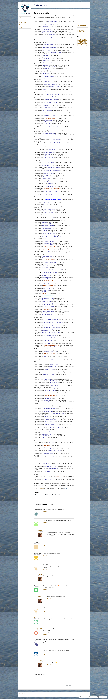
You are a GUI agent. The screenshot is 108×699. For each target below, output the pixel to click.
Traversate (21, 20)
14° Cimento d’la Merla (81, 44)
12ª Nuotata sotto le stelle (82, 42)
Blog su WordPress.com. (23, 693)
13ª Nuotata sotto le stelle (82, 39)
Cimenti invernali (22, 22)
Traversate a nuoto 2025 (82, 43)
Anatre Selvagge (41, 4)
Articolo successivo (81, 31)
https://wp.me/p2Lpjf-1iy (81, 25)
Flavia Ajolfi (36, 617)
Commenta (68, 685)
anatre (78, 18)
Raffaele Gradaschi (38, 628)
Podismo (21, 27)
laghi (78, 19)
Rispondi (45, 511)
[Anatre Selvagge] (25, 14)
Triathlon (21, 24)
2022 (79, 17)
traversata (83, 20)
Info (20, 17)
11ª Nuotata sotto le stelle (82, 45)
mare (83, 19)
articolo (84, 15)
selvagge (79, 20)
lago (80, 19)
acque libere (83, 17)
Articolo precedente (81, 30)
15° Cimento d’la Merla (81, 41)
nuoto (85, 19)
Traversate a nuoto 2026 (82, 40)
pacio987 (40, 530)
